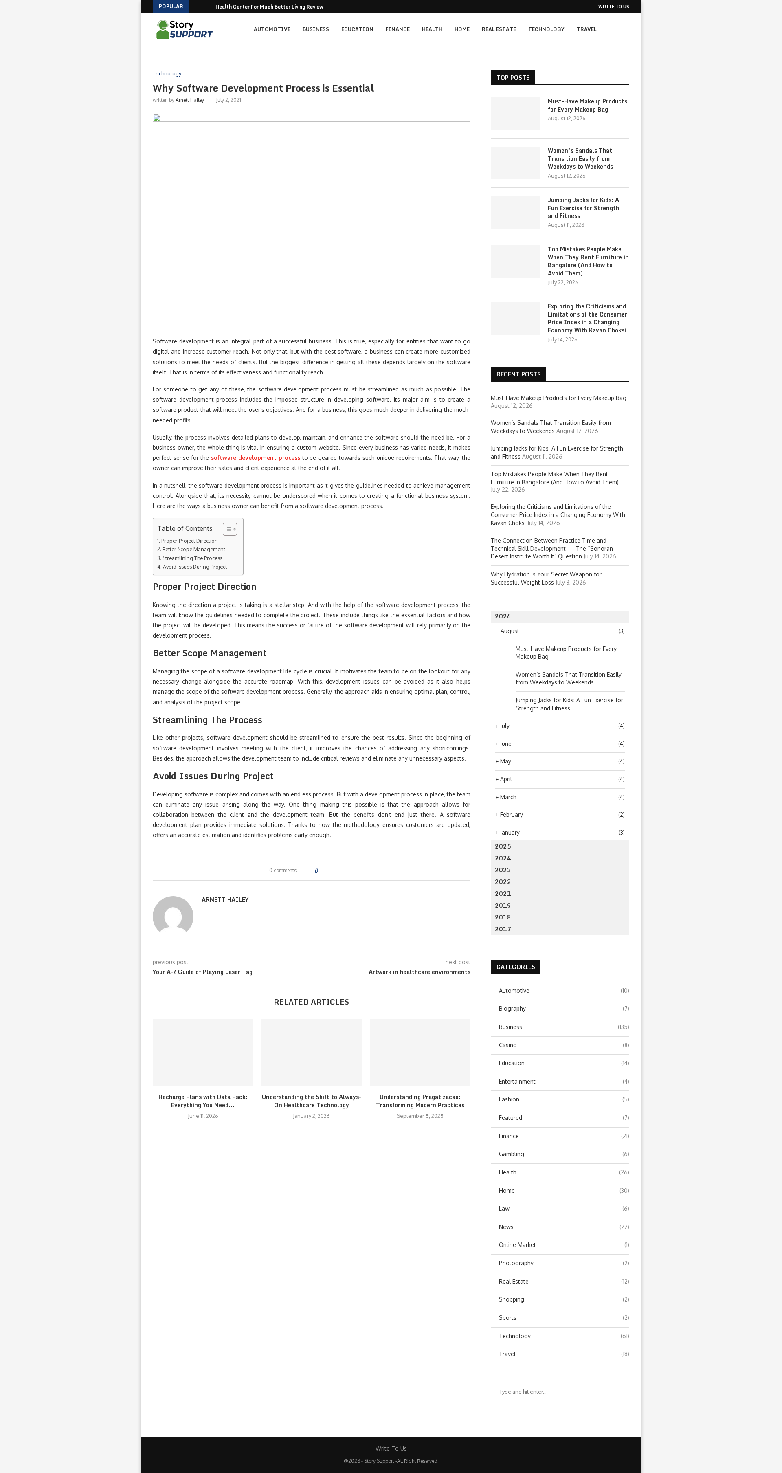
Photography (564, 1263)
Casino (564, 1045)
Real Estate (499, 29)
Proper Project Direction (189, 540)
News (564, 1226)
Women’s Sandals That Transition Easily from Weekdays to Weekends (580, 159)
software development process (255, 457)
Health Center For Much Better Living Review (269, 7)
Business (316, 29)
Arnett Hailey (190, 100)
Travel (587, 29)
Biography (564, 1008)
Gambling (564, 1153)
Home (462, 29)
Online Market (564, 1244)
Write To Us (613, 6)
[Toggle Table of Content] (226, 529)
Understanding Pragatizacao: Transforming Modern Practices (420, 1101)
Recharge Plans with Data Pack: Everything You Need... (203, 1101)
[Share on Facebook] (331, 870)
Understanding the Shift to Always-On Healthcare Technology (311, 1101)
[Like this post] (322, 870)
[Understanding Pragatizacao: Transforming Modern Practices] (420, 1052)
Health (432, 29)
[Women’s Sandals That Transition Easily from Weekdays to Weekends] (515, 163)
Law (564, 1208)
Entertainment (564, 1081)
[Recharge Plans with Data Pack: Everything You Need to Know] (203, 1052)
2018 (503, 917)
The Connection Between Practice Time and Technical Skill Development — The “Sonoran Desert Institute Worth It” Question (552, 548)
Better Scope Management (194, 549)
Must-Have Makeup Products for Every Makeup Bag (587, 105)
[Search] (625, 29)
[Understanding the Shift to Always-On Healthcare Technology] (311, 1052)
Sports (564, 1317)
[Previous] (197, 6)
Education (357, 29)
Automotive (272, 29)
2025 (503, 846)
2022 (503, 881)
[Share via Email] (354, 870)
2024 (503, 858)
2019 (503, 905)
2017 (503, 929)
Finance (398, 29)
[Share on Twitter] (338, 870)
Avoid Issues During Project (195, 566)
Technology (546, 29)
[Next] (207, 6)
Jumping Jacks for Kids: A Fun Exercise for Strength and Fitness (583, 208)
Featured (564, 1117)
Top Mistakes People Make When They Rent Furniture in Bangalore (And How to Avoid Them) (588, 261)
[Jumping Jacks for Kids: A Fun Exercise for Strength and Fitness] (515, 212)
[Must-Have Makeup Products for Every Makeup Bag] (515, 113)
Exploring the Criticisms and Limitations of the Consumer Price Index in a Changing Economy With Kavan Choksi (587, 318)
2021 (503, 893)
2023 (503, 870)
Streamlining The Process (192, 558)
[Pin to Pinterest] (346, 870)
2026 (503, 616)
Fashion (564, 1099)
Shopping (564, 1299)
